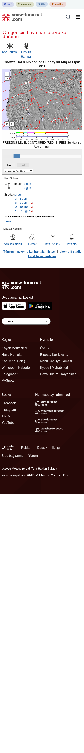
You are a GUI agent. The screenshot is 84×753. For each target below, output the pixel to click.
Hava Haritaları (12, 354)
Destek (42, 447)
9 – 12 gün (22, 206)
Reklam (26, 447)
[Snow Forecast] (21, 17)
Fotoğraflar (9, 374)
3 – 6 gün (21, 198)
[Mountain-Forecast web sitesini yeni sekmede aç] (25, 4)
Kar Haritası (9, 52)
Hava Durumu (52, 244)
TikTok (6, 416)
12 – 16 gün (22, 211)
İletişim (57, 447)
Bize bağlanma (12, 455)
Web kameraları (12, 244)
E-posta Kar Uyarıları (55, 354)
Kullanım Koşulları (12, 475)
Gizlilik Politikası (37, 475)
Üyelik (44, 348)
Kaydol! (8, 220)
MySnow (8, 380)
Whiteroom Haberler (16, 367)
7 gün (27, 188)
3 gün (27, 184)
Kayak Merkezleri (14, 348)
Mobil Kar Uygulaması (56, 361)
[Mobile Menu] (78, 16)
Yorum (33, 455)
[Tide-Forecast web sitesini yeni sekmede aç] (42, 4)
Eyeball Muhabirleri (54, 367)
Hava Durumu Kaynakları (58, 374)
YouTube (8, 422)
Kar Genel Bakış (13, 361)
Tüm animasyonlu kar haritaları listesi (29, 251)
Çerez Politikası (60, 475)
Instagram (9, 409)
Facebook (9, 403)
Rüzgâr (32, 244)
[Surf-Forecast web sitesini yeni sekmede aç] (8, 4)
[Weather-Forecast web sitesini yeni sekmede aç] (57, 4)
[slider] (17, 156)
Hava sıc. (71, 244)
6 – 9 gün (21, 202)
